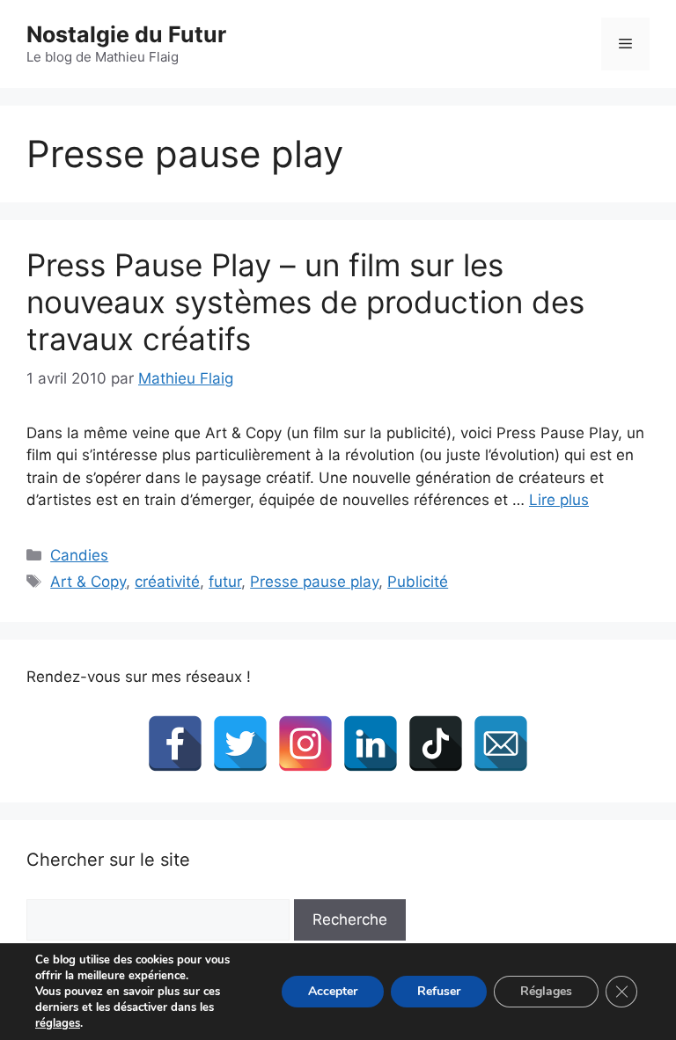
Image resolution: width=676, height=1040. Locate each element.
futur (225, 581)
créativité (167, 581)
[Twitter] (240, 743)
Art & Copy (88, 581)
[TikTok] (436, 743)
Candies (79, 555)
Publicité (417, 581)
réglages (57, 1023)
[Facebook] (175, 743)
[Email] (501, 743)
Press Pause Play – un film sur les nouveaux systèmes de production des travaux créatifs (305, 301)
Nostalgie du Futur (126, 34)
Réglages (546, 991)
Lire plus (559, 500)
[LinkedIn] (370, 743)
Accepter (332, 991)
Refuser (438, 991)
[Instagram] (305, 743)
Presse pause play (314, 581)
